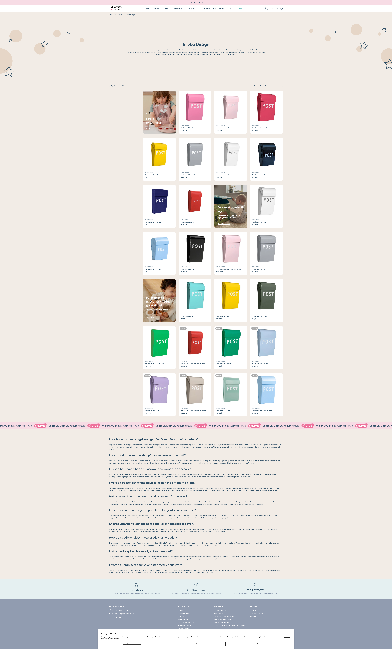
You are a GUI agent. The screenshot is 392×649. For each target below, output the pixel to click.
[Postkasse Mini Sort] (195, 248)
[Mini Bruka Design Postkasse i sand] (195, 389)
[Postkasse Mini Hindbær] (266, 107)
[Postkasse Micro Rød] (195, 201)
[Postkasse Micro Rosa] (230, 107)
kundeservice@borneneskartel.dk (123, 614)
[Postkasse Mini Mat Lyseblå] (266, 389)
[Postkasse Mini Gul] (230, 295)
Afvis (258, 644)
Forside (111, 15)
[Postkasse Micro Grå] (195, 154)
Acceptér (195, 644)
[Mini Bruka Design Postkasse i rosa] (230, 248)
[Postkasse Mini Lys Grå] (266, 248)
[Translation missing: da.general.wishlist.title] (276, 8)
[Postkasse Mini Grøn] (230, 342)
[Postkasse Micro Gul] (159, 154)
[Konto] (272, 8)
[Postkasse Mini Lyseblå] (266, 342)
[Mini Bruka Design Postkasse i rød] (195, 342)
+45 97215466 (116, 617)
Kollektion (120, 15)
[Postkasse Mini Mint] (195, 295)
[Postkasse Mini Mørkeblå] (159, 201)
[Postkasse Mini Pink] (195, 107)
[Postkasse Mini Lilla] (159, 389)
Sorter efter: (258, 86)
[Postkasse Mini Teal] (230, 389)
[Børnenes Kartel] (48, 425)
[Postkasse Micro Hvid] (230, 154)
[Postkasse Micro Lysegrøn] (159, 342)
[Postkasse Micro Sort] (266, 154)
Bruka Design (185, 125)
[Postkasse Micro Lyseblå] (159, 248)
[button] (157, 2)
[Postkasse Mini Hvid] (266, 201)
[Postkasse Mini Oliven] (266, 295)
